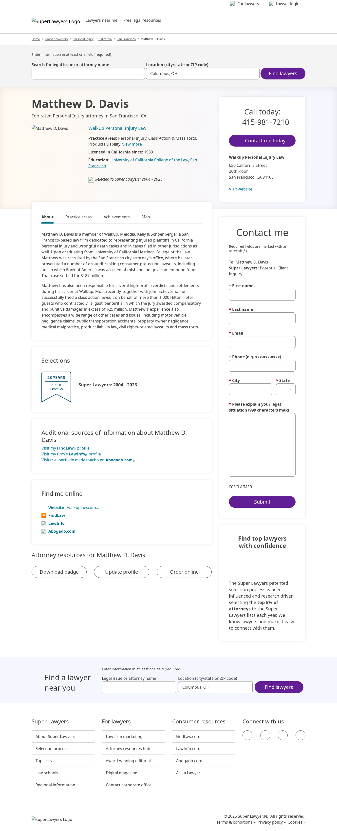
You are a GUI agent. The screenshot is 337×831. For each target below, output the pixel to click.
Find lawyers (283, 73)
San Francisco (126, 39)
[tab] (47, 218)
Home (36, 39)
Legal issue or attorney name (129, 678)
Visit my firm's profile (71, 454)
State (283, 380)
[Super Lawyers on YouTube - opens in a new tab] (283, 735)
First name (241, 285)
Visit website (240, 189)
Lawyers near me (101, 20)
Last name (241, 309)
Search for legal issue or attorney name (70, 64)
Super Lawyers (50, 721)
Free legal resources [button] (142, 20)
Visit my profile (65, 448)
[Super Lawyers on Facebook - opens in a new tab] (247, 735)
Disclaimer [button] (240, 487)
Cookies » (296, 822)
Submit (262, 501)
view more (132, 144)
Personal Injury (83, 39)
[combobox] (88, 73)
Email (236, 333)
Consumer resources (198, 721)
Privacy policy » (272, 822)
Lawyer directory (56, 39)
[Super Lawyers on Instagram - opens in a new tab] (265, 735)
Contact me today (265, 140)
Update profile (121, 571)
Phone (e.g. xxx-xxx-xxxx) (255, 356)
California (105, 39)
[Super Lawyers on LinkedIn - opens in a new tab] (300, 735)
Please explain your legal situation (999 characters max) (259, 407)
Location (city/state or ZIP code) (177, 64)
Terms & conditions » (236, 822)
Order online (184, 571)
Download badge (59, 571)
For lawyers (116, 721)
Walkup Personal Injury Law (117, 128)
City (234, 380)
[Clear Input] (139, 73)
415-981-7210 (265, 122)
